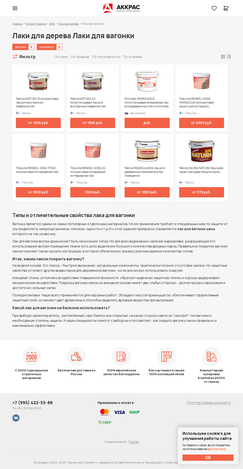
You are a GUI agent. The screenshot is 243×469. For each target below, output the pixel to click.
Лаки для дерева (68, 23)
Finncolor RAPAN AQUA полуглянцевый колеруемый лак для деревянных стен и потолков (146, 102)
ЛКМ (52, 23)
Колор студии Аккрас (121, 8)
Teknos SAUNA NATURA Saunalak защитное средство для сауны (201, 170)
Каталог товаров (36, 23)
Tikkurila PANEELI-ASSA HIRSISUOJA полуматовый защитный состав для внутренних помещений (196, 102)
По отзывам (132, 56)
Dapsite (134, 442)
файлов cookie (217, 449)
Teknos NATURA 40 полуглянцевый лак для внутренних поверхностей (88, 102)
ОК (208, 457)
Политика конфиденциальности (209, 403)
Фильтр (27, 56)
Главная (17, 23)
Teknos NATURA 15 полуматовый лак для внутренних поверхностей (37, 102)
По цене (61, 56)
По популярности (106, 56)
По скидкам (80, 56)
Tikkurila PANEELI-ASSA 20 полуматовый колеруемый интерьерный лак (87, 172)
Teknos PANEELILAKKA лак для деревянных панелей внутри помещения (145, 172)
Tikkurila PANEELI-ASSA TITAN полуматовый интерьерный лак (37, 170)
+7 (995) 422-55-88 (32, 402)
